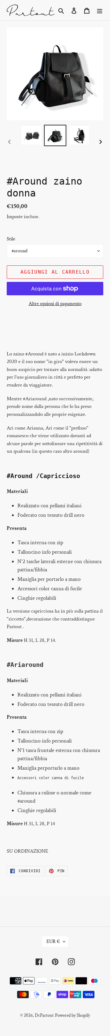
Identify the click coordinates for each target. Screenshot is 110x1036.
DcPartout (44, 1015)
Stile (11, 239)
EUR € (53, 941)
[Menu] (99, 10)
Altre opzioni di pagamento (55, 303)
